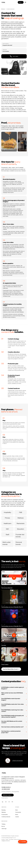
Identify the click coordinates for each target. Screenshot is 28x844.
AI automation (5, 814)
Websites (4, 812)
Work (16, 810)
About (16, 814)
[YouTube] (9, 802)
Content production (6, 816)
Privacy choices (17, 839)
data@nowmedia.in (6, 840)
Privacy (3, 839)
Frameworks (18, 812)
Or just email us (5, 797)
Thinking (3, 824)
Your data (11, 839)
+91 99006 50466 (6, 789)
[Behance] (12, 802)
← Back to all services (17, 760)
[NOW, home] (3, 2)
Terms (6, 839)
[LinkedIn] (3, 802)
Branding (3, 810)
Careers (17, 816)
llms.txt (3, 826)
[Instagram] (6, 802)
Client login (4, 828)
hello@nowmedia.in (6, 787)
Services (3, 9)
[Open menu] (25, 2)
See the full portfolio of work (11, 669)
